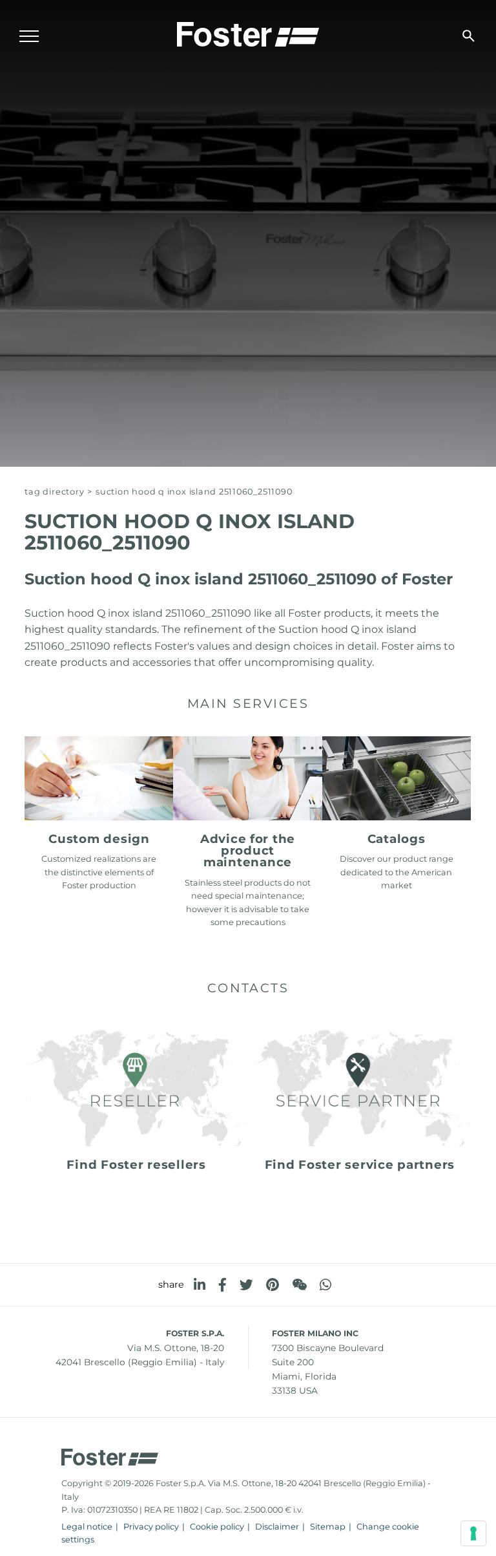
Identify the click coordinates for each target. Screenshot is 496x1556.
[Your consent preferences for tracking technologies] (473, 1533)
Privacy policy (151, 1526)
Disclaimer (277, 1526)
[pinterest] (272, 1285)
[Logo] (248, 33)
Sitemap (328, 1526)
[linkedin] (199, 1285)
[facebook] (222, 1285)
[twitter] (246, 1285)
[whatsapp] (325, 1285)
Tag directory (54, 491)
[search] (468, 36)
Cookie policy (217, 1526)
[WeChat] (299, 1285)
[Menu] (29, 36)
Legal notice (86, 1526)
